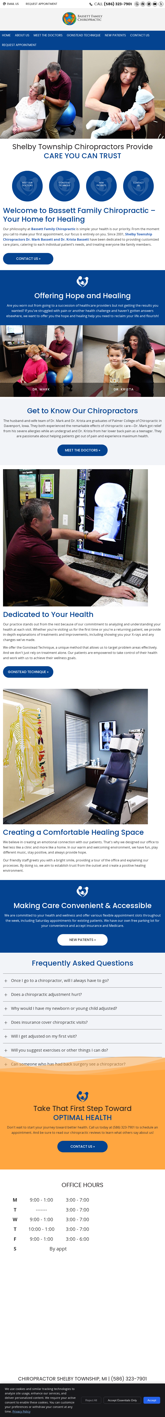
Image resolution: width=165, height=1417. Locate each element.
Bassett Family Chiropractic (53, 229)
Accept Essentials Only (122, 1400)
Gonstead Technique (84, 35)
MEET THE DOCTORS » (82, 450)
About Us (22, 35)
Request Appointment (41, 4)
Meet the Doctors (48, 35)
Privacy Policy (21, 1411)
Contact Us (140, 35)
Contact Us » (28, 258)
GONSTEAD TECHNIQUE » (28, 671)
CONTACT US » (82, 1146)
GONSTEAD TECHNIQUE (64, 184)
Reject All (91, 1400)
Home (6, 35)
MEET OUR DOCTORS (27, 184)
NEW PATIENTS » (82, 939)
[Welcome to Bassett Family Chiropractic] (82, 24)
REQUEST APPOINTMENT (19, 45)
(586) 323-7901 (118, 4)
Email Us (13, 4)
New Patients (115, 35)
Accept (151, 1400)
